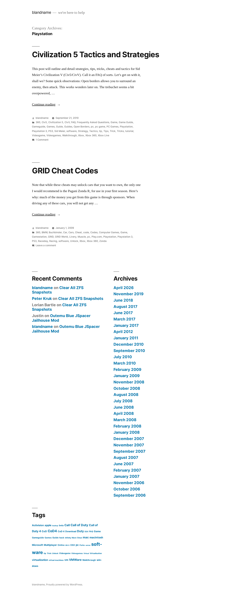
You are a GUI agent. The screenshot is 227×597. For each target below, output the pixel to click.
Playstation (126, 126)
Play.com (97, 236)
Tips (105, 131)
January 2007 (126, 476)
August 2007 (126, 457)
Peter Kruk (42, 298)
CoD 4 (61, 531)
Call (67, 525)
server (88, 545)
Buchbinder (55, 232)
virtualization (40, 559)
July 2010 (123, 356)
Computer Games (109, 232)
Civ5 (44, 122)
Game (114, 122)
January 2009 (127, 375)
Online (61, 545)
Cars (71, 232)
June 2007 (124, 464)
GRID (51, 236)
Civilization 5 (55, 122)
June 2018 (123, 300)
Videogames (53, 135)
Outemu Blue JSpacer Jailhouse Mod (61, 318)
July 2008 (123, 401)
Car (65, 232)
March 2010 (125, 363)
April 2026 (124, 287)
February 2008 (127, 426)
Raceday (43, 241)
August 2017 (125, 306)
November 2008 (129, 382)
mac (86, 537)
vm (66, 559)
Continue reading (46, 104)
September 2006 (130, 495)
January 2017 (126, 325)
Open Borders (81, 126)
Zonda (103, 241)
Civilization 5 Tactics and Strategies (95, 54)
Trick (113, 131)
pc (92, 126)
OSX (72, 545)
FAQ (73, 122)
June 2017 (123, 312)
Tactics (93, 131)
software (71, 131)
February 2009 (127, 369)
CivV (67, 122)
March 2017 (124, 319)
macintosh (96, 537)
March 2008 (125, 419)
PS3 (50, 131)
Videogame (38, 135)
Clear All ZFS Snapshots (80, 298)
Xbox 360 (91, 135)
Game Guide (126, 122)
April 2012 (123, 331)
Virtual (86, 553)
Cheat (78, 232)
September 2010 (129, 350)
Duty (80, 531)
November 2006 (129, 482)
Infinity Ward (70, 538)
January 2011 (126, 338)
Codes (94, 232)
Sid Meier (59, 131)
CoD (44, 531)
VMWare (75, 560)
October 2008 (127, 388)
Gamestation (39, 236)
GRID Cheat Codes (65, 170)
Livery (72, 236)
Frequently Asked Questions (93, 122)
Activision (38, 525)
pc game (100, 126)
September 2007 (129, 451)
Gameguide (38, 126)
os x (67, 545)
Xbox (81, 135)
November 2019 (128, 294)
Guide (59, 126)
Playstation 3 (39, 131)
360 (38, 122)
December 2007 (129, 438)
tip (100, 131)
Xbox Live (103, 135)
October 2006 (127, 489)
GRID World (61, 236)
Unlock (74, 241)
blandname (41, 12)
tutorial (129, 131)
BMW (44, 232)
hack (61, 537)
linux (79, 537)
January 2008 (127, 432)
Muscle (82, 236)
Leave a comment (46, 245)
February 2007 (127, 470)
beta (61, 525)
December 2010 (129, 344)
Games (51, 126)
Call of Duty (79, 525)
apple (48, 525)
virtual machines (56, 560)
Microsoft (37, 544)
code (86, 232)
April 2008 (124, 413)
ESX (86, 531)
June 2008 (124, 407)
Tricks (120, 131)
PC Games (112, 126)
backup (55, 526)
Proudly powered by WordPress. (64, 584)
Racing (53, 241)
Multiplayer (50, 544)
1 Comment (42, 139)
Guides (68, 126)
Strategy (83, 131)
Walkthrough (69, 135)
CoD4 (52, 531)
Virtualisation (96, 553)
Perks (82, 545)
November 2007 (129, 445)
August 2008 (126, 394)
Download (70, 531)
